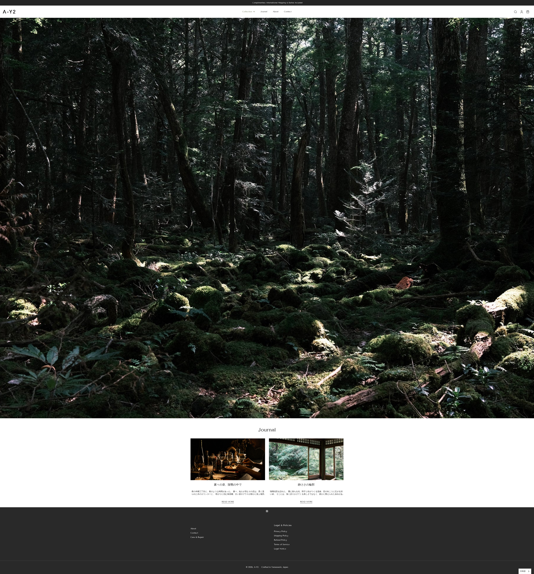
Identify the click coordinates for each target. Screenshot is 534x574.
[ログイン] (521, 11)
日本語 (523, 571)
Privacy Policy (280, 531)
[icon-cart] (528, 11)
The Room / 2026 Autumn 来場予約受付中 (267, 3)
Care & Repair (197, 537)
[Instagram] (267, 511)
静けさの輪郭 (306, 484)
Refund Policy (280, 540)
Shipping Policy (281, 536)
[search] (515, 11)
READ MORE (228, 502)
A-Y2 (256, 567)
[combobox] (525, 571)
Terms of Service (282, 544)
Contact (194, 533)
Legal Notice (280, 549)
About (193, 528)
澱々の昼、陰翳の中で (228, 484)
